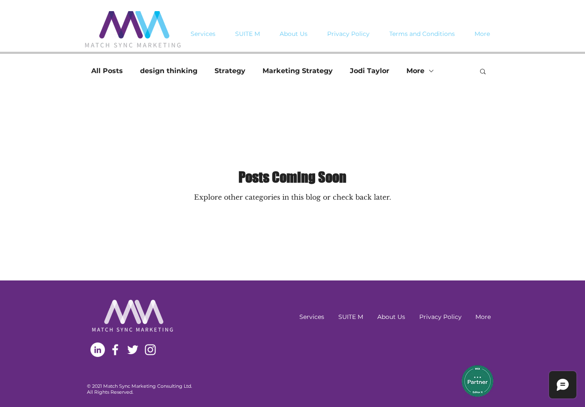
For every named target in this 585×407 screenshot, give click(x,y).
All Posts (107, 71)
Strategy (230, 71)
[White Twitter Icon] (132, 349)
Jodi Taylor (369, 71)
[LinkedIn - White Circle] (97, 349)
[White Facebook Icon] (115, 349)
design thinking (168, 71)
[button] (483, 72)
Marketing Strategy (298, 71)
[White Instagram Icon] (150, 349)
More (415, 71)
